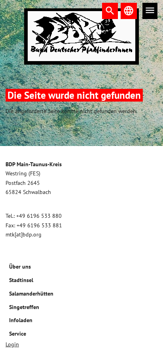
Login (12, 344)
